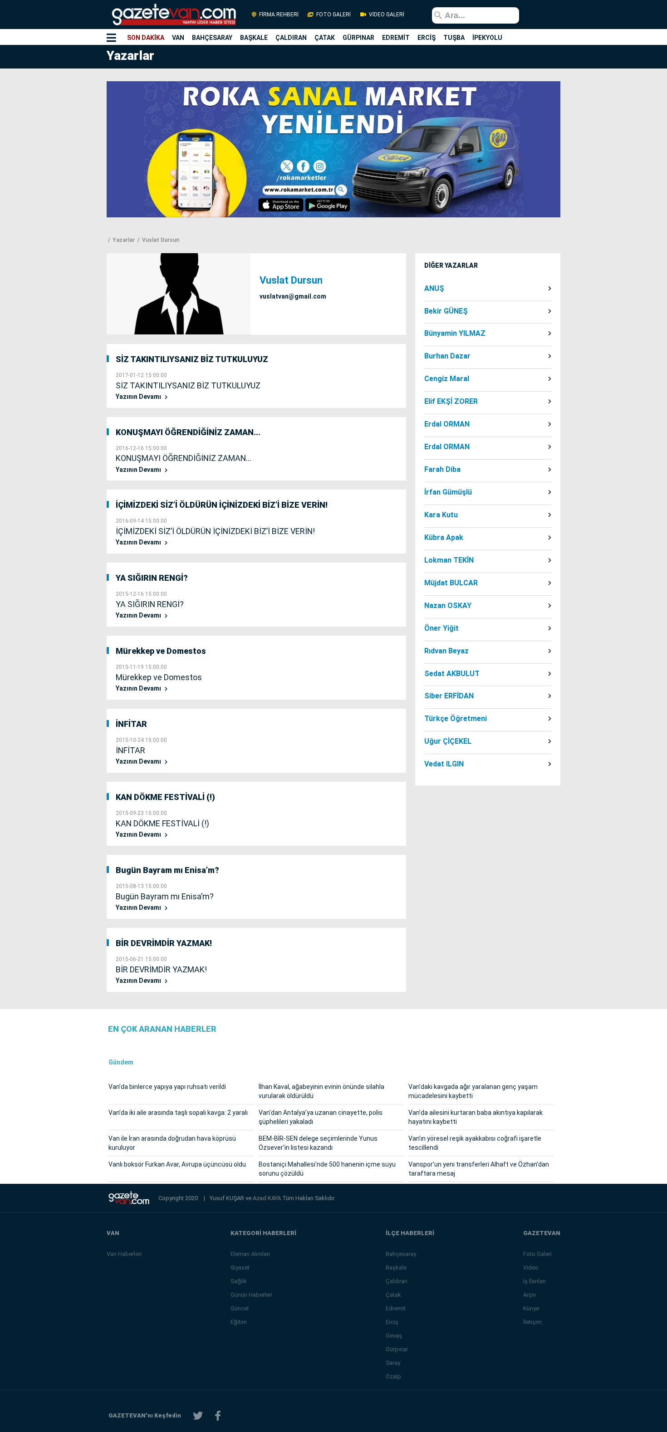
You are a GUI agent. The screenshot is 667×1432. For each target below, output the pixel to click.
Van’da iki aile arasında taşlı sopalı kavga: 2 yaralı (178, 1112)
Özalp (393, 1376)
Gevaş (394, 1335)
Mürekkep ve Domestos (161, 651)
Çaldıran (396, 1281)
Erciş (392, 1322)
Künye (531, 1308)
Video (531, 1267)
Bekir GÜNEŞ (446, 311)
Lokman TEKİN (449, 560)
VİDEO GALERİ (386, 14)
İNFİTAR (131, 724)
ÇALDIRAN (291, 37)
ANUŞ (434, 288)
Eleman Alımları (250, 1254)
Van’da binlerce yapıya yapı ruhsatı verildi (167, 1086)
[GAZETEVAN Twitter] (198, 1416)
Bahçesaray (401, 1254)
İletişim (532, 1322)
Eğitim (239, 1322)
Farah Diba (442, 469)
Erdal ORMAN (447, 424)
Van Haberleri (124, 1254)
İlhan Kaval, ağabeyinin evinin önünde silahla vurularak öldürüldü (321, 1091)
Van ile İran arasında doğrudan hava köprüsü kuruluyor (172, 1143)
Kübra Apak (443, 537)
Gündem (120, 1062)
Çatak (393, 1294)
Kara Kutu (441, 515)
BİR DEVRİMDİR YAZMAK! (164, 943)
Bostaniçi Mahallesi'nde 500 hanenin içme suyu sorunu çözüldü (327, 1169)
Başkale (396, 1267)
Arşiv (529, 1294)
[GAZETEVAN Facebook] (218, 1416)
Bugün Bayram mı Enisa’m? (167, 870)
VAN (178, 37)
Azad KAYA (267, 1198)
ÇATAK (324, 37)
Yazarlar (123, 240)
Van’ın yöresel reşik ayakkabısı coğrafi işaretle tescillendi (474, 1143)
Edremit (396, 1308)
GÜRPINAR (358, 37)
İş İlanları (534, 1281)
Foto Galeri (537, 1254)
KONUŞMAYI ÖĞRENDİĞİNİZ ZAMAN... (188, 432)
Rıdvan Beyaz (446, 651)
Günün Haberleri (251, 1294)
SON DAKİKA (145, 37)
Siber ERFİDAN (449, 696)
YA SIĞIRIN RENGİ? (152, 578)
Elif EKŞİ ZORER (451, 401)
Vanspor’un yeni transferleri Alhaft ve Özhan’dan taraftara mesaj (478, 1169)
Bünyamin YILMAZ (455, 333)
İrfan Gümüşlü (448, 492)
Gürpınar (397, 1349)
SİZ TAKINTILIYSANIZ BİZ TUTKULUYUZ (192, 359)
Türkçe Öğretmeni (455, 718)
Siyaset (240, 1267)
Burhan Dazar (447, 356)
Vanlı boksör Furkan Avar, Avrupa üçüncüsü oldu (177, 1164)
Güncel (240, 1308)
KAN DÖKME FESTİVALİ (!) (165, 797)
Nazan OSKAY (447, 605)
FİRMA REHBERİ (279, 14)
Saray (393, 1362)
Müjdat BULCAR (451, 583)
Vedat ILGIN (444, 764)
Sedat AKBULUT (452, 673)
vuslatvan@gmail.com (293, 296)
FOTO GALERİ (333, 14)
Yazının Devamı (139, 396)
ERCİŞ (426, 37)
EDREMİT (396, 37)
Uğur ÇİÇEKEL (447, 741)
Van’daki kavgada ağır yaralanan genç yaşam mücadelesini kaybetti (473, 1091)
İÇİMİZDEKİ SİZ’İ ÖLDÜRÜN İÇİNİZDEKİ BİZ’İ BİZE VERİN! (222, 505)
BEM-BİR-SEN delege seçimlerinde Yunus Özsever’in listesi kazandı (318, 1143)
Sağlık (239, 1281)
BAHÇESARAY (212, 37)
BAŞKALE (254, 37)
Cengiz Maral (446, 379)
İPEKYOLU (487, 37)
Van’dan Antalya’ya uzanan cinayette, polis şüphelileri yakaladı (321, 1117)
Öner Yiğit (441, 628)
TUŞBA (454, 37)
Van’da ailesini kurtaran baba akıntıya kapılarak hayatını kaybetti (475, 1117)
